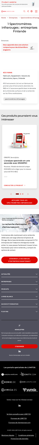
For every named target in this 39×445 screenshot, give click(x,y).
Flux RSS (4, 311)
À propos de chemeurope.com (19, 422)
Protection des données (19, 439)
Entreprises (6, 281)
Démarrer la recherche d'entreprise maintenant (19, 260)
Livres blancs (7, 296)
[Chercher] (24, 11)
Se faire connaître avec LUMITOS (19, 414)
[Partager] (27, 11)
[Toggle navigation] (36, 11)
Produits (5, 289)
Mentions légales (8, 435)
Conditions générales (26, 435)
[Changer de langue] (31, 11)
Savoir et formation (9, 304)
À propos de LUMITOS (19, 418)
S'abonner (19, 346)
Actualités (5, 274)
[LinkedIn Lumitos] (19, 406)
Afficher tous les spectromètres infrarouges (19, 201)
